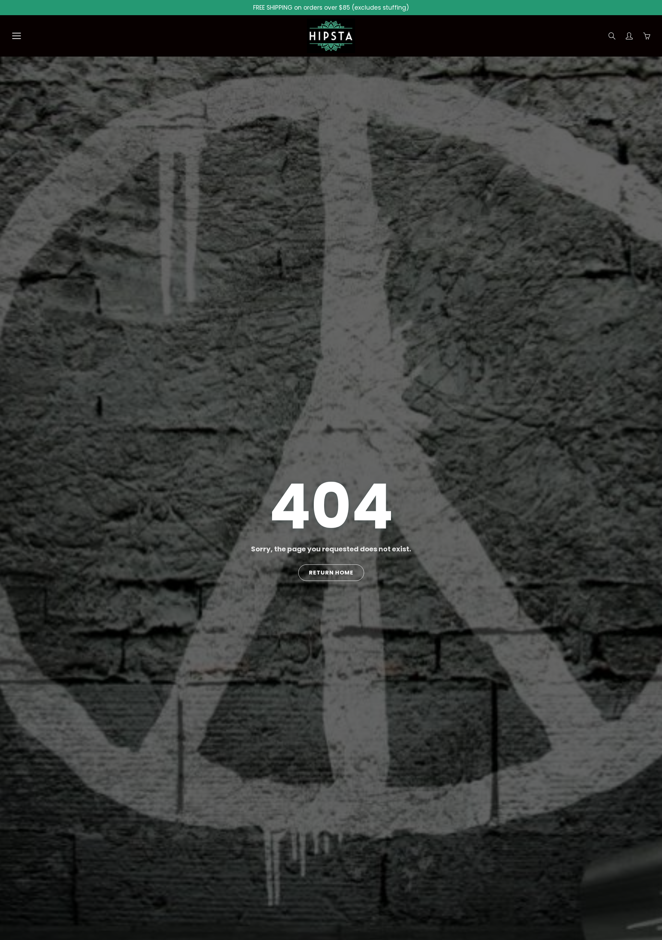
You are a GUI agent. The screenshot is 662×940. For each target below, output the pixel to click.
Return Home (331, 573)
